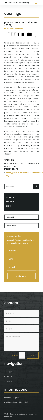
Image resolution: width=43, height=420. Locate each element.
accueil (10, 217)
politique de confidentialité (16, 402)
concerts (10, 201)
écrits (8, 206)
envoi (33, 355)
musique (10, 197)
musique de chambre (13, 29)
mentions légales (11, 398)
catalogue (8, 372)
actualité (11, 225)
